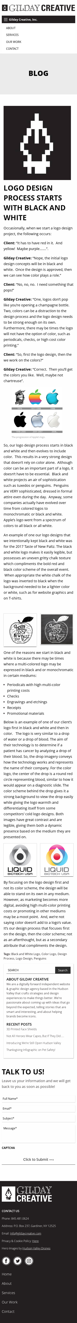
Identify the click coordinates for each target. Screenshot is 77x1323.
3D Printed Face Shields (21, 1029)
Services (12, 35)
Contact (12, 49)
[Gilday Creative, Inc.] (38, 8)
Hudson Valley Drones (36, 1248)
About (11, 28)
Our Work (13, 42)
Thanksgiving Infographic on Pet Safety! (30, 1050)
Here (35, 1241)
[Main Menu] (6, 19)
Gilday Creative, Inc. (23, 20)
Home (7, 1274)
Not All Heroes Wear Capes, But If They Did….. (35, 1036)
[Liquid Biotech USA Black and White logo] (20, 860)
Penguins (40, 958)
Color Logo (49, 954)
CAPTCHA (8, 1148)
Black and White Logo (25, 954)
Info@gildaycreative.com (25, 1233)
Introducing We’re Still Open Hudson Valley (33, 1043)
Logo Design (24, 958)
